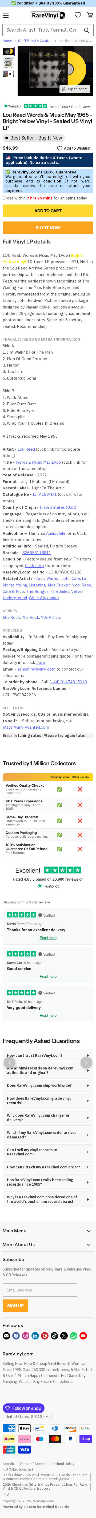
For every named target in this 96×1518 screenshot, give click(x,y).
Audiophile (56, 533)
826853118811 (36, 552)
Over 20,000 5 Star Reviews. (69, 107)
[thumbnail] (8, 63)
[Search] (86, 30)
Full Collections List (18, 1469)
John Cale (71, 578)
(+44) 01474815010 (68, 681)
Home (7, 41)
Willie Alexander (44, 597)
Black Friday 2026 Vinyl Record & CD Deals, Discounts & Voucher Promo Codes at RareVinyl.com (45, 1477)
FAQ (6, 1494)
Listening (37, 585)
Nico (75, 585)
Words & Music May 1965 (38, 462)
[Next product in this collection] (86, 1062)
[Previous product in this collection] (9, 1062)
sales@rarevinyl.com (36, 669)
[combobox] (40, 30)
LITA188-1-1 (45, 494)
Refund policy (63, 1464)
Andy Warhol (48, 578)
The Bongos (37, 591)
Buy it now (48, 227)
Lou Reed (26, 449)
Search (8, 1464)
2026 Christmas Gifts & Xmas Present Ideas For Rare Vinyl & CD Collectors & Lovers (45, 1486)
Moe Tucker (59, 585)
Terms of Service (33, 1464)
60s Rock (11, 617)
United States (25, 1416)
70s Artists (51, 617)
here (40, 662)
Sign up (15, 1305)
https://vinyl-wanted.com (26, 727)
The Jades (59, 591)
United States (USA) (58, 507)
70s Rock (30, 617)
